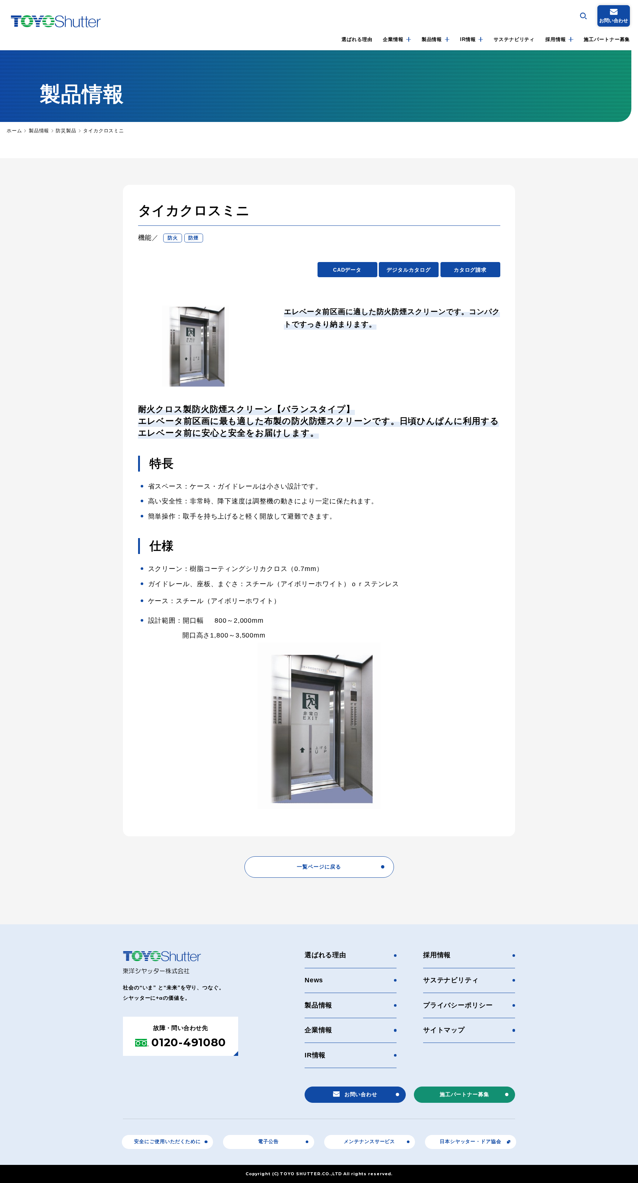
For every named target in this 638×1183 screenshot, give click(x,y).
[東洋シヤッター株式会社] (56, 21)
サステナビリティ (514, 39)
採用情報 (555, 39)
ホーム (14, 131)
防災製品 (66, 131)
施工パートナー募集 (607, 39)
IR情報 (468, 39)
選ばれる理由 (357, 39)
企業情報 (393, 39)
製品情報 (432, 39)
